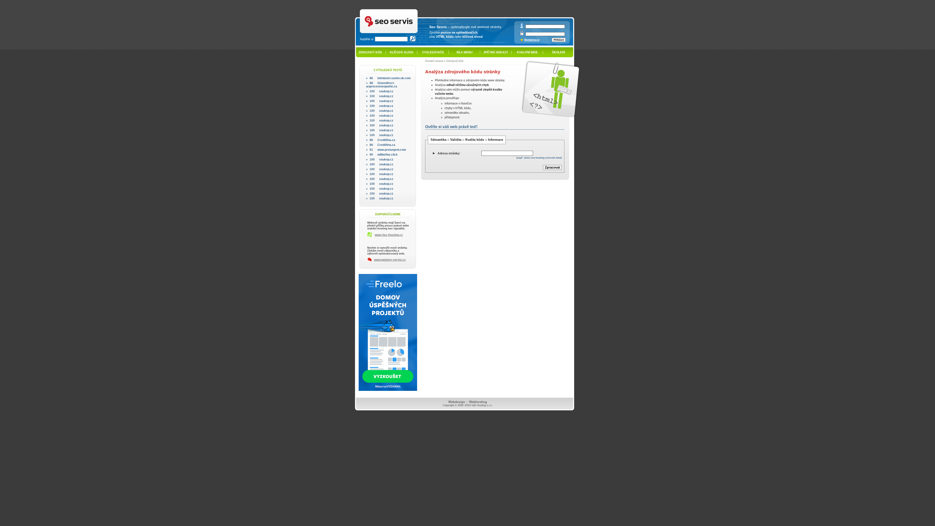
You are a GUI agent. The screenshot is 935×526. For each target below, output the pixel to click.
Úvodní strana (434, 60)
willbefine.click (384, 154)
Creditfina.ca (382, 140)
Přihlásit (559, 39)
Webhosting (478, 402)
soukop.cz (381, 91)
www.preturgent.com (388, 149)
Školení (558, 52)
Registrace (532, 40)
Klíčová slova (401, 52)
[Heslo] (521, 34)
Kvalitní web (527, 52)
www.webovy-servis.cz (390, 260)
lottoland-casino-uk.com (390, 78)
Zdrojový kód (370, 52)
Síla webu (464, 52)
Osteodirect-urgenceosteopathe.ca (381, 84)
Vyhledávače (433, 52)
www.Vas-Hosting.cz (389, 235)
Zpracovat (552, 167)
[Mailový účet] (521, 27)
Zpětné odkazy (496, 52)
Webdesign (456, 402)
